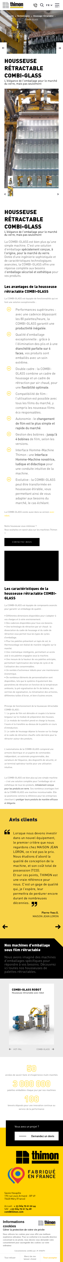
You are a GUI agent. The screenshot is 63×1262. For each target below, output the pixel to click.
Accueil (10, 16)
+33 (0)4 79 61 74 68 (21, 1208)
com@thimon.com (13, 1211)
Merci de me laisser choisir (30, 1257)
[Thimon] (13, 5)
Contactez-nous (22, 542)
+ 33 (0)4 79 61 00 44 (25, 1206)
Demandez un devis (42, 1136)
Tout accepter (50, 1257)
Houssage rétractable (43, 16)
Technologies (23, 16)
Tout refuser (10, 1257)
